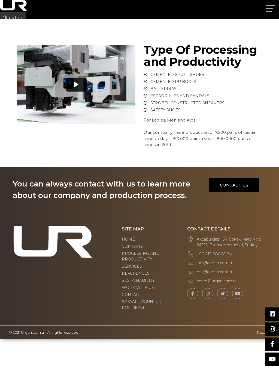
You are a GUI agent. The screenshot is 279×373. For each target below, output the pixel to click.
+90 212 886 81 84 (214, 253)
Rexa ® (263, 332)
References (136, 273)
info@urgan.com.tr (214, 262)
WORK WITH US (138, 287)
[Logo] (13, 5)
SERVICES (132, 266)
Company (132, 246)
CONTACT (131, 294)
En (11, 18)
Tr (20, 18)
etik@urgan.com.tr (214, 272)
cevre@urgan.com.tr (216, 281)
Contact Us (234, 185)
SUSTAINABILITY (138, 280)
